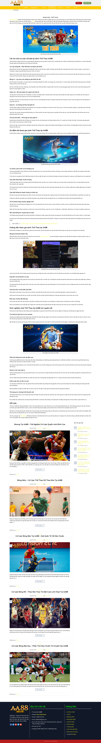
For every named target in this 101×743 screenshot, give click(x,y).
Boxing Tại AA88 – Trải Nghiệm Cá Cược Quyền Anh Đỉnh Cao (39, 424)
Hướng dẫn (34, 8)
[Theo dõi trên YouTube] (21, 724)
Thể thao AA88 (14, 19)
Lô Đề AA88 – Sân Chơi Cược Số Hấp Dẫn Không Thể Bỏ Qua (39, 224)
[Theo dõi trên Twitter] (13, 724)
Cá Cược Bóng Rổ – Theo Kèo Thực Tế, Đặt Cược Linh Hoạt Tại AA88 (40, 592)
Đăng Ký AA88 (70, 716)
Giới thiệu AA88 (71, 712)
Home (11, 10)
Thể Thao (52, 8)
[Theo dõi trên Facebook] (11, 724)
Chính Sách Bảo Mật (72, 729)
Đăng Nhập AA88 (71, 719)
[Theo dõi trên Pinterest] (16, 724)
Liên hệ (68, 714)
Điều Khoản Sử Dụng (72, 731)
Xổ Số (75, 8)
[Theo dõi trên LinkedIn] (18, 724)
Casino (44, 8)
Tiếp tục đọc (39, 469)
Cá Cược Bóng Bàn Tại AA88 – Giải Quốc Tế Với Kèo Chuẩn (40, 536)
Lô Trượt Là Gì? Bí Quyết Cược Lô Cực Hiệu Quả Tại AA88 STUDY (84, 464)
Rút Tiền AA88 (70, 724)
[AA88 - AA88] (16, 3)
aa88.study (23, 416)
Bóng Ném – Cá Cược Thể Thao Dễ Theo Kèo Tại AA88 (39, 480)
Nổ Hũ (68, 8)
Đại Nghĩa (47, 428)
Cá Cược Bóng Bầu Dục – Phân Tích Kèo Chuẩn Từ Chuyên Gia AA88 (40, 646)
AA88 (25, 8)
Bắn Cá (61, 8)
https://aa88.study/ (44, 236)
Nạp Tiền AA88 (70, 721)
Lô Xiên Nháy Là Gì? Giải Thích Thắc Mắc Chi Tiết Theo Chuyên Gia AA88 (83, 471)
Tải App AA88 (70, 726)
